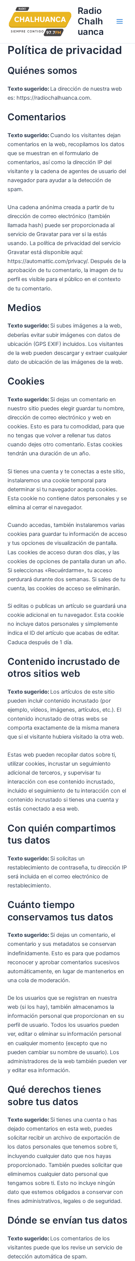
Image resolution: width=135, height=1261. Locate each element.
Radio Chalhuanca (91, 21)
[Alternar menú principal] (120, 21)
